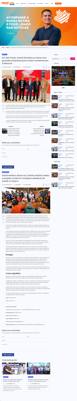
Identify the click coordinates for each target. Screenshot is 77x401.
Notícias (46, 3)
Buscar (72, 58)
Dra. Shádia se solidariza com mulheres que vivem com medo (66, 100)
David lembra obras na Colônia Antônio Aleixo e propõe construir (66, 109)
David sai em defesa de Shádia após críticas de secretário (66, 118)
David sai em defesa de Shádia (66, 150)
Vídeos (52, 3)
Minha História (23, 3)
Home (17, 3)
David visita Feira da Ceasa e (65, 157)
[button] (61, 87)
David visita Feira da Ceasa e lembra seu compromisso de (65, 126)
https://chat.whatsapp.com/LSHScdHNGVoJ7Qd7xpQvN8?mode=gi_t (29, 324)
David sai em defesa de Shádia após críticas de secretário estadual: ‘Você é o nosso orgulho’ (62, 78)
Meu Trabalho (40, 3)
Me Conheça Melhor (32, 3)
